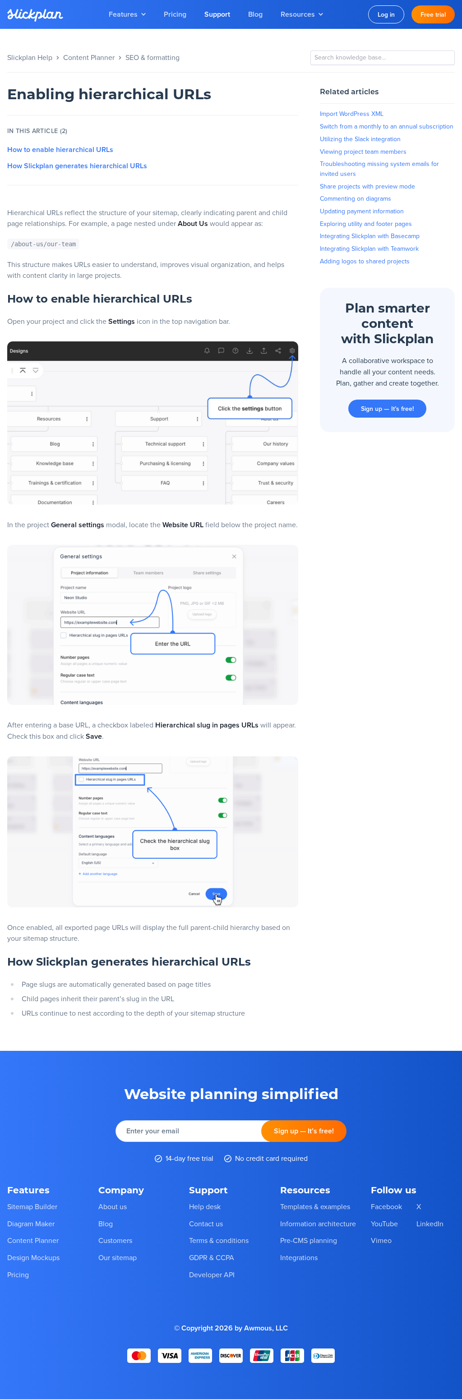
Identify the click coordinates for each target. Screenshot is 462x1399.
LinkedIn (430, 1224)
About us (112, 1206)
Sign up (304, 1131)
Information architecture (318, 1224)
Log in (386, 14)
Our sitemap (117, 1257)
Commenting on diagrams (355, 198)
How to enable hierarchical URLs (60, 149)
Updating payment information (362, 211)
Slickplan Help (29, 57)
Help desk (205, 1206)
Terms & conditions (219, 1240)
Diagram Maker (31, 1224)
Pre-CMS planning (308, 1240)
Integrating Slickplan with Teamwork (369, 248)
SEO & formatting (152, 57)
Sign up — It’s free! (387, 408)
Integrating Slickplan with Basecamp (370, 235)
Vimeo (381, 1240)
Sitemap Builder (32, 1206)
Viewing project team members (363, 151)
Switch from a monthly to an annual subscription (386, 126)
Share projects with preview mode (367, 186)
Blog (255, 14)
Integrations (299, 1257)
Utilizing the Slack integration (360, 138)
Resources (298, 14)
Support (217, 14)
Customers (115, 1240)
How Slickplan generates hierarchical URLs (77, 165)
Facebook (386, 1206)
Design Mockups (33, 1257)
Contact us (206, 1224)
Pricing (175, 14)
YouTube (384, 1224)
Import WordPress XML (351, 113)
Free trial (433, 14)
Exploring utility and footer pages (366, 223)
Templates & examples (315, 1206)
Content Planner (89, 57)
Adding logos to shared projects (365, 261)
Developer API (212, 1274)
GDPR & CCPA (211, 1257)
